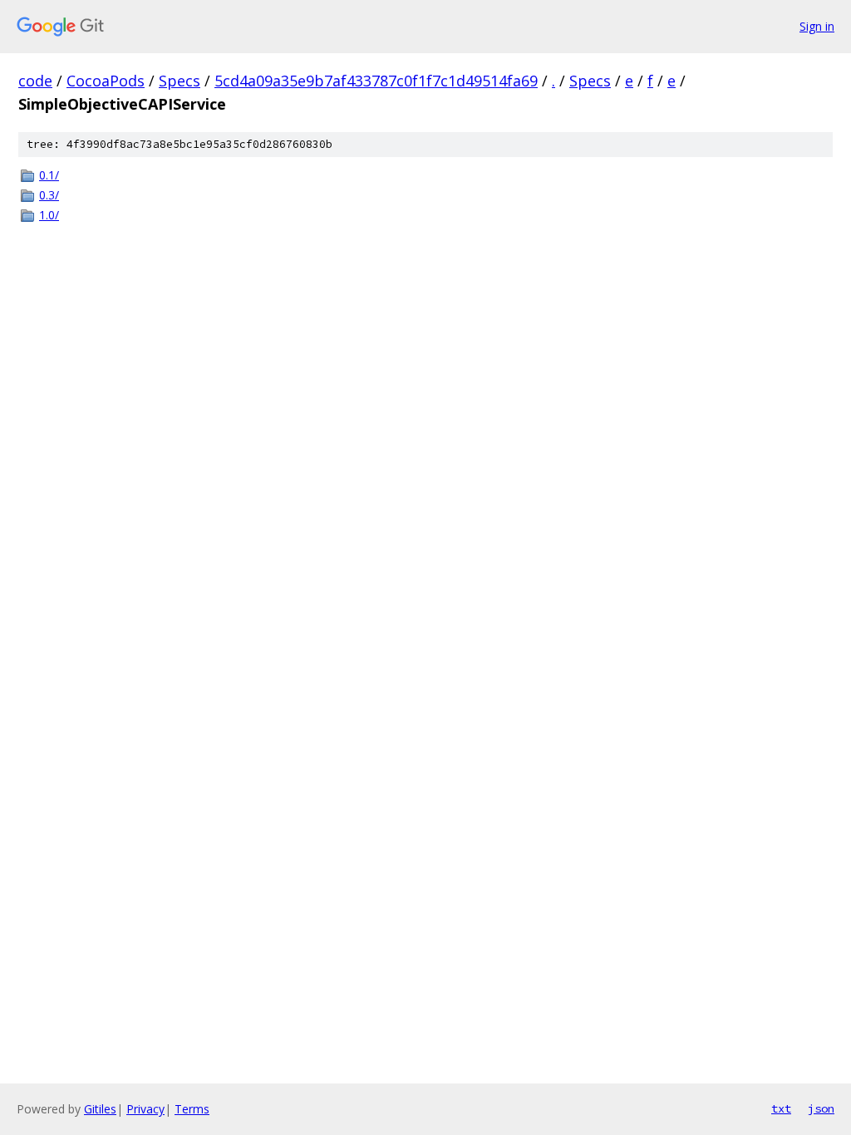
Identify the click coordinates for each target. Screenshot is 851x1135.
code (35, 81)
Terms (192, 1109)
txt (781, 1108)
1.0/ (49, 215)
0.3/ (49, 195)
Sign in (816, 26)
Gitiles (100, 1109)
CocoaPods (105, 81)
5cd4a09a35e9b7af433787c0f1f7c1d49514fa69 (376, 81)
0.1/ (49, 175)
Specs (179, 81)
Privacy (145, 1109)
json (821, 1108)
